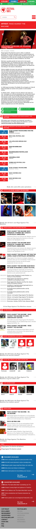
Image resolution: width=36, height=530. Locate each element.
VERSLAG (20, 517)
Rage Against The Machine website (11, 449)
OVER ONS (4, 521)
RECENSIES (21, 519)
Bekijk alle (14, 223)
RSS (2, 524)
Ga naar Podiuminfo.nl (22, 475)
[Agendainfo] (31, 1)
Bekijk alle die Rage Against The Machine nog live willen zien (14, 377)
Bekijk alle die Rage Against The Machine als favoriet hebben (14, 354)
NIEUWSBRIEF (5, 513)
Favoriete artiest (9, 108)
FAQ (2, 526)
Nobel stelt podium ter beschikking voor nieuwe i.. (16, 471)
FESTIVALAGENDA (23, 513)
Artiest (4, 24)
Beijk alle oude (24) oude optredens (19, 187)
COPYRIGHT (5, 509)
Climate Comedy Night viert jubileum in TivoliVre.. (16, 487)
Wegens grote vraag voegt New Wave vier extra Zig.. (17, 465)
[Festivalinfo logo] (7, 10)
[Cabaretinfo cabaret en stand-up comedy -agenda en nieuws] (22, 1)
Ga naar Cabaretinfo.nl (22, 502)
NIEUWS (19, 511)
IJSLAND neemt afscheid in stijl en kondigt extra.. (16, 462)
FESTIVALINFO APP (7, 517)
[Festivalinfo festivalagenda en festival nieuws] (4, 1)
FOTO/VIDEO (21, 521)
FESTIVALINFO (22, 509)
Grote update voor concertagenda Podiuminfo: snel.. (17, 497)
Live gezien (7, 111)
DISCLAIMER (5, 511)
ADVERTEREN (5, 515)
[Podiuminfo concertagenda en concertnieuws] (13, 1)
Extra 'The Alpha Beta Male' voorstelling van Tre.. (16, 484)
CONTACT (4, 519)
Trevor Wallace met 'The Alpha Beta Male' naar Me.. (17, 490)
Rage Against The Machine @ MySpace (13, 446)
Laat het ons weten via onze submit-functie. (13, 123)
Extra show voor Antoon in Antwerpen (13, 468)
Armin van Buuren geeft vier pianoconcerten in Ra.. (16, 459)
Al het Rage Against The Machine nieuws (17, 306)
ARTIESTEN (21, 515)
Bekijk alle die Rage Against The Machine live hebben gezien (14, 401)
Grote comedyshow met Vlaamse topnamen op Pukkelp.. (15, 494)
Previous (2, 39)
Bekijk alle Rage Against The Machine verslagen (13, 440)
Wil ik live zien (26, 108)
